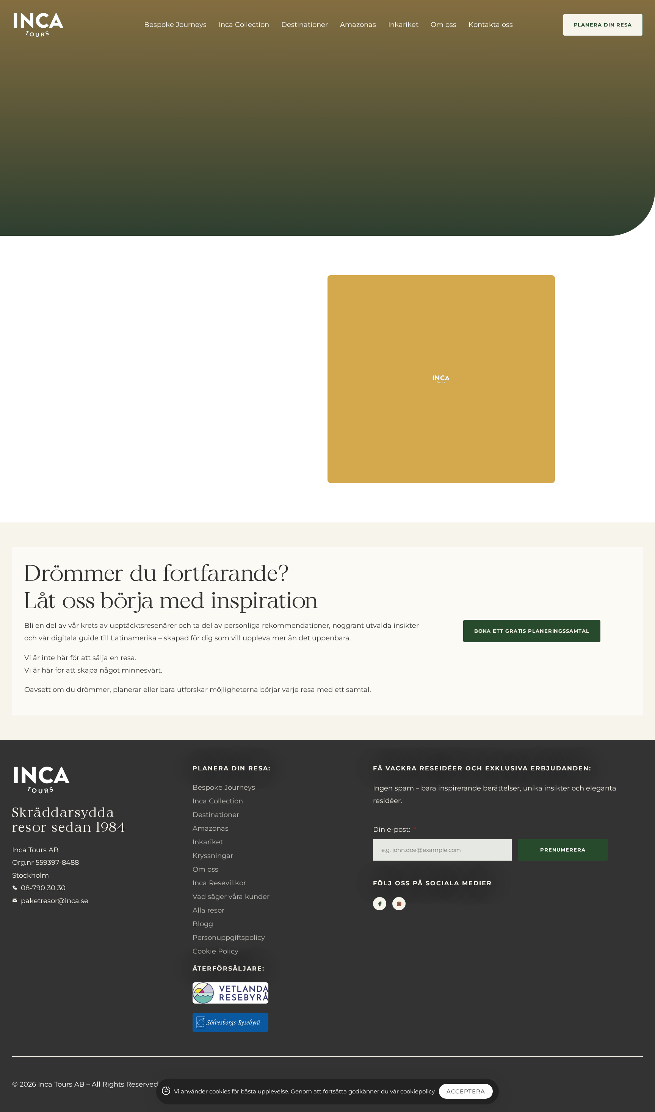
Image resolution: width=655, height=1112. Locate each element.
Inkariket (403, 24)
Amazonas (358, 24)
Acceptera (466, 1091)
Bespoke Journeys (175, 24)
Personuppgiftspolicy (229, 937)
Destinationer (304, 24)
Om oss (443, 24)
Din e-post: (392, 829)
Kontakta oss (491, 24)
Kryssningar (213, 855)
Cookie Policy (215, 951)
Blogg (203, 924)
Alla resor (208, 910)
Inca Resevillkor (219, 883)
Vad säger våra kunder (231, 896)
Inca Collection (244, 24)
